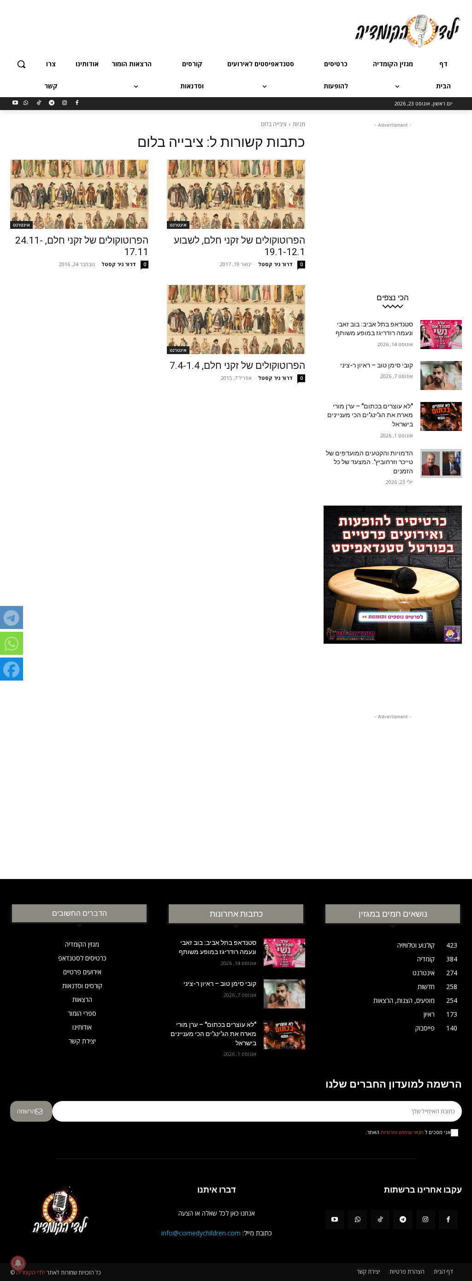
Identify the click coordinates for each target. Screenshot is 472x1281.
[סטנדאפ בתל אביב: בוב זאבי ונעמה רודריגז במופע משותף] (441, 334)
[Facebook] (77, 103)
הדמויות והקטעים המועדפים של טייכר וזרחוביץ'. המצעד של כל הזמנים (369, 462)
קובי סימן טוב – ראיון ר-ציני (376, 365)
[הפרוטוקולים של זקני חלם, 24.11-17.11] (79, 194)
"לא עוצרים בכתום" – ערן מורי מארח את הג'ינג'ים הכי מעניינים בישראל (370, 415)
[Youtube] (15, 103)
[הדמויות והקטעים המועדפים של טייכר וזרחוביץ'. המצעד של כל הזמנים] (441, 463)
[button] (21, 64)
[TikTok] (39, 103)
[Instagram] (64, 103)
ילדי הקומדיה (30, 1272)
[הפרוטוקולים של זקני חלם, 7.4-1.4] (236, 319)
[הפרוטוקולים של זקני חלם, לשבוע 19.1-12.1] (236, 194)
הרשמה (26, 1111)
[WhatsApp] (26, 103)
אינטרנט (178, 224)
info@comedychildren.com (201, 1233)
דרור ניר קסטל (275, 264)
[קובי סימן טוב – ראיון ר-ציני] (441, 375)
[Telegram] (51, 103)
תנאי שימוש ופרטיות (402, 1132)
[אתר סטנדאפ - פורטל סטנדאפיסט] (393, 598)
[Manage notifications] (18, 1263)
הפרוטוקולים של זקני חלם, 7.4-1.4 (237, 365)
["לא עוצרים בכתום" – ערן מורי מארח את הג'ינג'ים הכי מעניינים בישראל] (441, 416)
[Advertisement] (246, 29)
